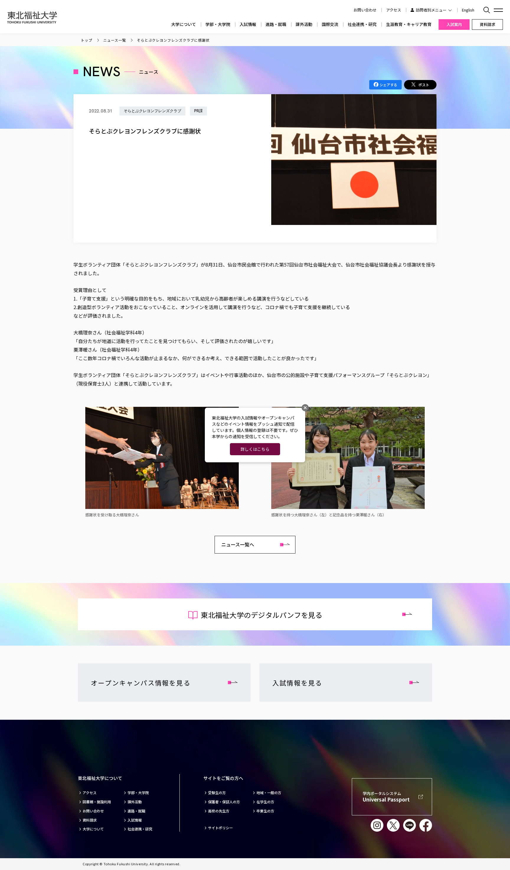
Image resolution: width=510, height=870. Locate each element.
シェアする (388, 84)
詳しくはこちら (255, 449)
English (468, 10)
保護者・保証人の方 (224, 801)
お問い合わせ (93, 811)
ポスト (424, 84)
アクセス (393, 10)
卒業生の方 (265, 811)
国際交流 (330, 24)
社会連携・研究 (362, 24)
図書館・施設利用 (97, 801)
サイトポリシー (220, 827)
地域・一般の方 (268, 792)
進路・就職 (276, 24)
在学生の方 (265, 801)
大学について (183, 24)
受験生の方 (217, 792)
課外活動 (304, 24)
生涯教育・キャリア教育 (408, 24)
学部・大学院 (217, 24)
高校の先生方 (218, 811)
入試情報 (248, 24)
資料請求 (90, 820)
